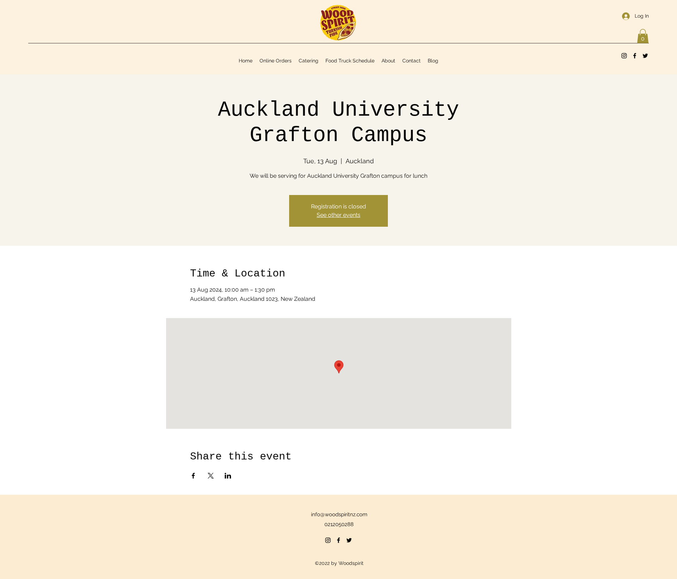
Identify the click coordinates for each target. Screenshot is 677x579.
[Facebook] (634, 55)
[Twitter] (645, 55)
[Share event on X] (210, 476)
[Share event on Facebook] (193, 476)
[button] (643, 36)
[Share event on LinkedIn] (228, 476)
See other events (338, 215)
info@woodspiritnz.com (339, 514)
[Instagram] (624, 55)
